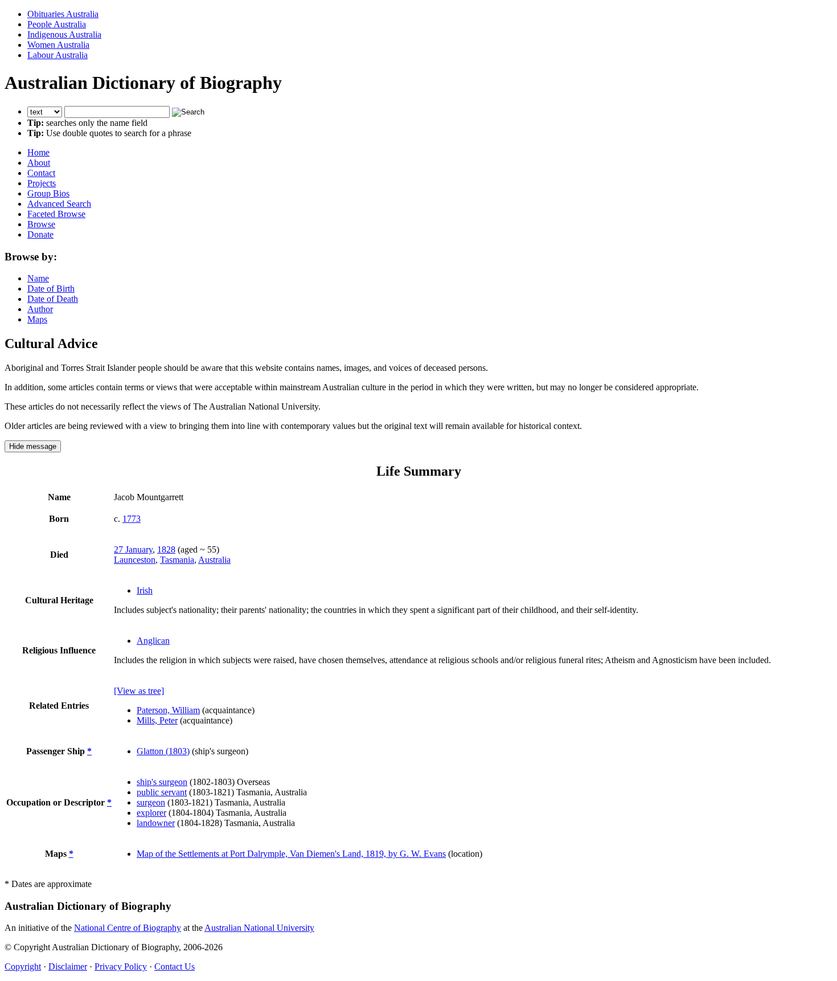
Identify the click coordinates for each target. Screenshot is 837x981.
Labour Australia (57, 55)
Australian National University (259, 928)
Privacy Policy (121, 966)
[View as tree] (139, 691)
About (38, 162)
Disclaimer (67, 966)
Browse (41, 224)
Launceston (134, 560)
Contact (41, 173)
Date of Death (52, 299)
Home (38, 152)
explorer (151, 813)
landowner (156, 823)
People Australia (56, 24)
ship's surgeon (162, 782)
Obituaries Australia (63, 14)
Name (38, 278)
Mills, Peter (157, 720)
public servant (162, 792)
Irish (145, 590)
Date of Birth (51, 288)
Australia (214, 560)
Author (40, 309)
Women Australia (58, 45)
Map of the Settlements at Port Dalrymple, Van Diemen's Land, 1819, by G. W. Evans (291, 854)
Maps (37, 319)
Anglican (153, 640)
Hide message (32, 446)
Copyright (23, 966)
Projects (41, 183)
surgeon (151, 802)
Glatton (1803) (163, 751)
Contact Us (174, 966)
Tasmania (177, 560)
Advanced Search (59, 204)
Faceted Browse (56, 214)
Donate (40, 234)
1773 (131, 519)
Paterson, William (168, 710)
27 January (133, 549)
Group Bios (48, 193)
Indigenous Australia (64, 34)
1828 (166, 549)
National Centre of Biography (127, 928)
